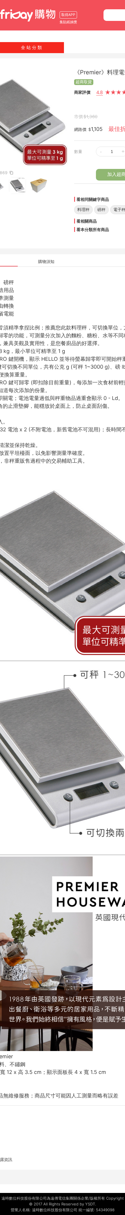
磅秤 (101, 209)
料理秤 (83, 209)
